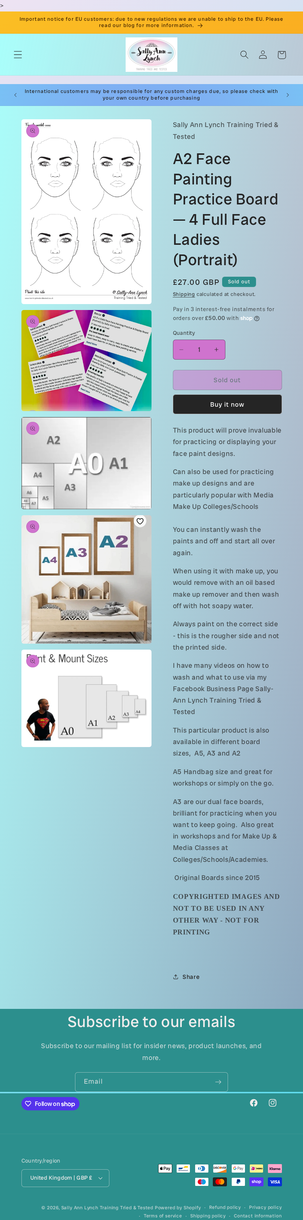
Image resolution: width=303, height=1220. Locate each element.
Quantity (184, 333)
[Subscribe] (218, 1082)
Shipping (184, 294)
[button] (17, 55)
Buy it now (227, 404)
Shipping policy (208, 1216)
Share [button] (191, 977)
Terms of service (163, 1216)
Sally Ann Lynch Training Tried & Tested (108, 1207)
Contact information (258, 1216)
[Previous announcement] (15, 95)
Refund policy (225, 1207)
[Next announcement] (287, 95)
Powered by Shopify (178, 1207)
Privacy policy (265, 1207)
